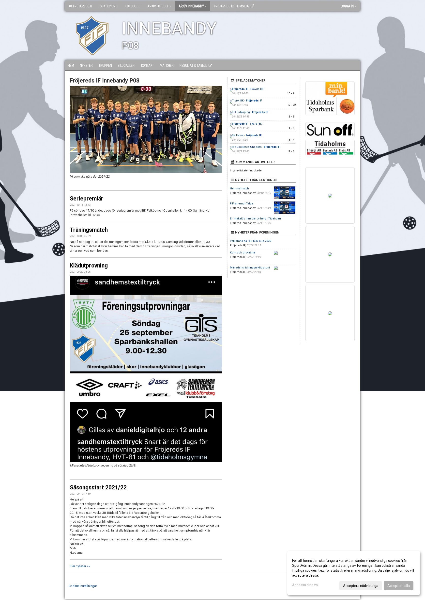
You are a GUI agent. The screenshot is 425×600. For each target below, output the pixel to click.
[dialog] (353, 573)
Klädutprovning (89, 265)
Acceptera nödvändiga (360, 586)
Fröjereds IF (82, 6)
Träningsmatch (89, 230)
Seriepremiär (86, 198)
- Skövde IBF (248, 89)
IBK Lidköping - (250, 112)
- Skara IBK (247, 123)
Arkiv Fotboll (157, 6)
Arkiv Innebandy (191, 6)
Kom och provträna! (243, 252)
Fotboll (131, 6)
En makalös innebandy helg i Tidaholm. (256, 218)
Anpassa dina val (305, 585)
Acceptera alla (398, 586)
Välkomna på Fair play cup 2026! (251, 241)
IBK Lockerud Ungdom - (256, 147)
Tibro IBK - (247, 100)
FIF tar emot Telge (241, 203)
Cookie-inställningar (83, 586)
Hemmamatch (239, 188)
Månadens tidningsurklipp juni (250, 267)
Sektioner (107, 6)
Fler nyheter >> (80, 566)
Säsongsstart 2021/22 (98, 487)
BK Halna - (246, 135)
